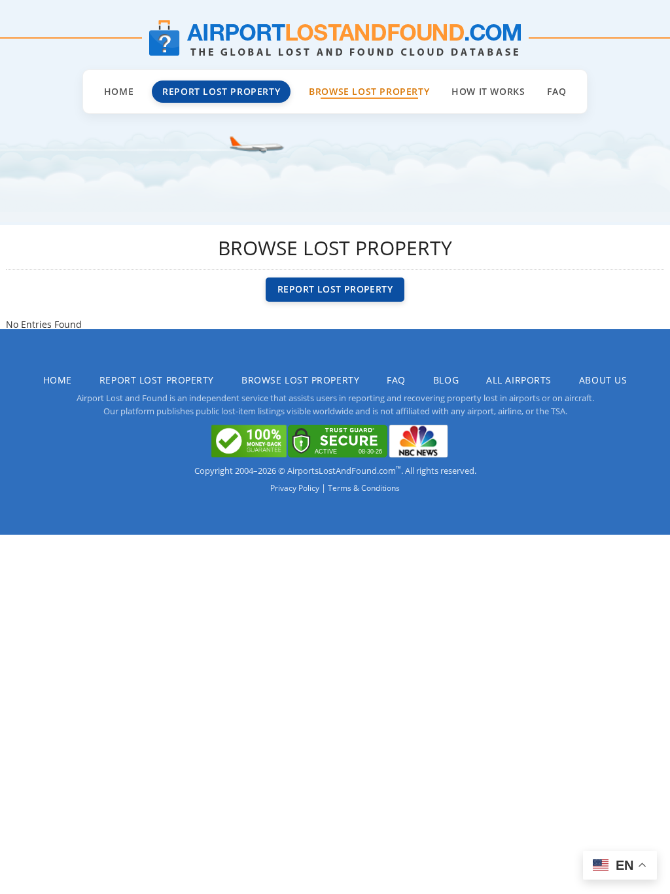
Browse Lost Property (369, 91)
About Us (603, 380)
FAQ (556, 91)
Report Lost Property (221, 91)
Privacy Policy (294, 487)
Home (118, 91)
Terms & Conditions (364, 487)
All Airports (519, 380)
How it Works (488, 91)
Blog (446, 380)
